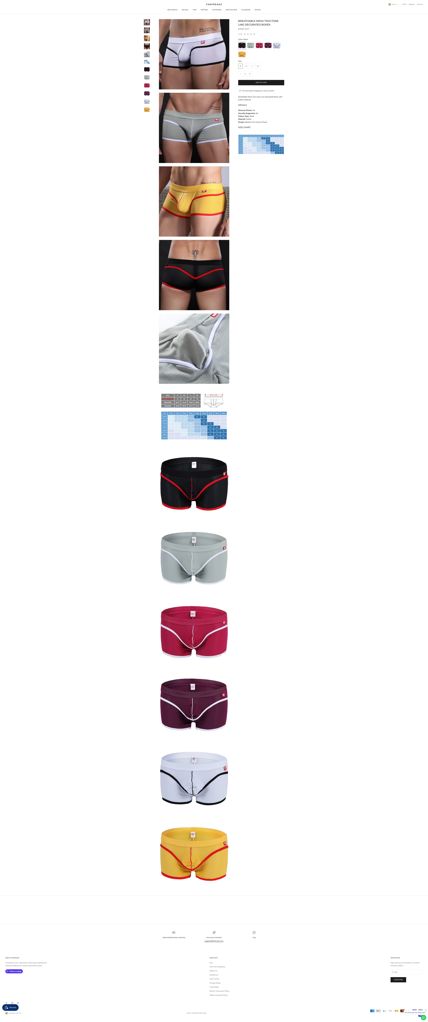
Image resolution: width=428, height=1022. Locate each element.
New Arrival (172, 10)
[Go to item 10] (147, 93)
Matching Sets (231, 10)
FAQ (254, 937)
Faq (211, 963)
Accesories (245, 10)
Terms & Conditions (217, 967)
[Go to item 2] (147, 30)
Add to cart (261, 82)
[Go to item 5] (147, 54)
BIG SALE (185, 10)
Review (258, 10)
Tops (194, 10)
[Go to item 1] (147, 22)
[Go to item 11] (147, 101)
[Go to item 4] (147, 46)
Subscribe (398, 980)
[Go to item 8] (147, 77)
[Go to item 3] (147, 38)
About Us (213, 971)
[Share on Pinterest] (251, 34)
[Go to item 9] (147, 85)
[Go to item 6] (147, 62)
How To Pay (214, 979)
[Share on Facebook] (245, 34)
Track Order (214, 987)
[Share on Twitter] (248, 34)
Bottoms (204, 10)
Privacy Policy (215, 983)
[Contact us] (423, 1017)
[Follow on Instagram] (12, 1003)
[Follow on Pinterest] (18, 1003)
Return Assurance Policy (219, 991)
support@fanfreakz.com (214, 941)
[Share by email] (254, 34)
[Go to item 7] (147, 69)
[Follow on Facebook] (6, 1003)
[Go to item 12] (147, 109)
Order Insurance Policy (219, 995)
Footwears (216, 10)
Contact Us (214, 975)
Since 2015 (203, 1013)
